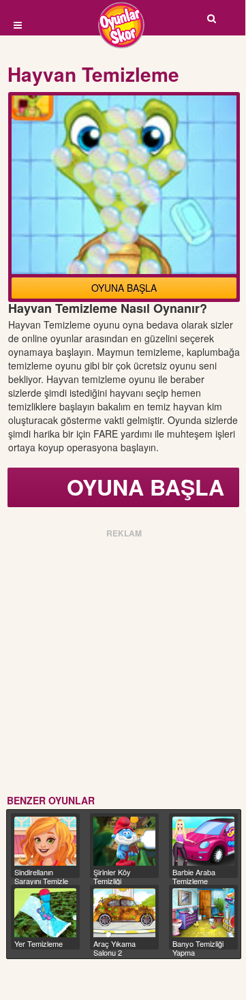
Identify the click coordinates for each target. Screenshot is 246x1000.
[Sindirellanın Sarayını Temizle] (45, 841)
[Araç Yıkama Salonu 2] (124, 912)
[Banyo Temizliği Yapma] (203, 912)
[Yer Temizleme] (45, 912)
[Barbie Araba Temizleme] (203, 841)
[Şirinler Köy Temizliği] (124, 841)
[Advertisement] (122, 664)
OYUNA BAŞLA (124, 287)
